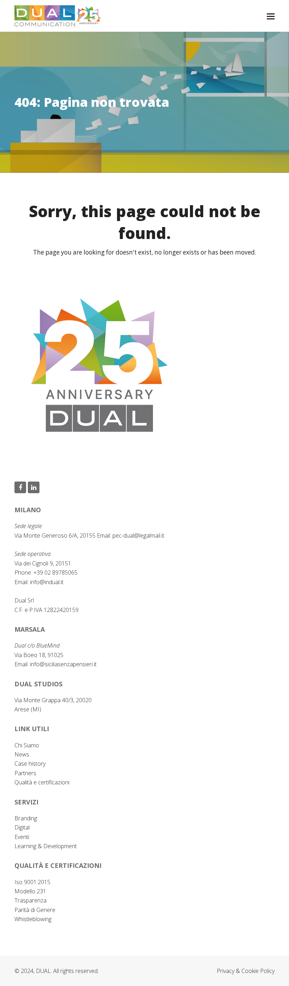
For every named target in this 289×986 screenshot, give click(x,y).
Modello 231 (30, 891)
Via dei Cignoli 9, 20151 (42, 563)
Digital (22, 827)
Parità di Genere (34, 910)
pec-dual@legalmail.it (138, 535)
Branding (25, 818)
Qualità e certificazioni (41, 782)
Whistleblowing (32, 919)
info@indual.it (46, 582)
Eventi (21, 837)
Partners (25, 773)
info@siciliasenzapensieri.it (63, 664)
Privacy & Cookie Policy (246, 971)
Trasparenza (30, 900)
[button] (271, 16)
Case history (29, 763)
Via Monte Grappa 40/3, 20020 (53, 700)
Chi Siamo (26, 745)
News (21, 754)
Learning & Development (45, 846)
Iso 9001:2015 (32, 882)
